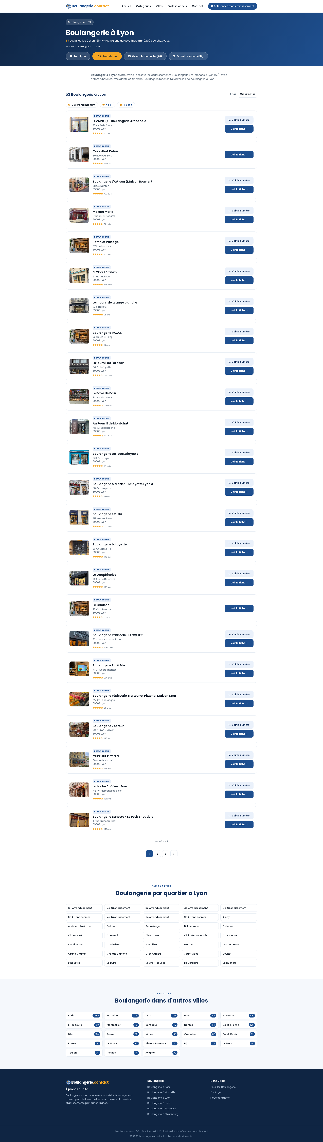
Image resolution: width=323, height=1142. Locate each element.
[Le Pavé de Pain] (79, 396)
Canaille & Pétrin (105, 151)
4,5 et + (127, 104)
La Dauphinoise (104, 575)
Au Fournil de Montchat (110, 423)
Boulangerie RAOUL (107, 333)
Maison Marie (103, 212)
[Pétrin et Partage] (79, 245)
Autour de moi (108, 56)
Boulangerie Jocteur (108, 726)
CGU (138, 1131)
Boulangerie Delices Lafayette (115, 454)
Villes (159, 6)
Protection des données (172, 1131)
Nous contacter (220, 1097)
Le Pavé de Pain (104, 393)
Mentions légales (124, 1131)
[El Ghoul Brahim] (79, 275)
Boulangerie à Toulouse (161, 1108)
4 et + (109, 104)
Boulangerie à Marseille (161, 1092)
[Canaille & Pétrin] (79, 154)
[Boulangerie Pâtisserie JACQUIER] (79, 638)
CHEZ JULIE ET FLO (106, 756)
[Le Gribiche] (79, 608)
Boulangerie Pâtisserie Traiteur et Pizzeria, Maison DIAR (134, 695)
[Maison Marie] (79, 215)
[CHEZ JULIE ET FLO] (79, 759)
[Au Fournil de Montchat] (79, 426)
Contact (197, 6)
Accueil (126, 6)
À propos (192, 1131)
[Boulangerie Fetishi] (79, 517)
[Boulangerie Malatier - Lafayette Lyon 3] (79, 487)
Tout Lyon (80, 56)
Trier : (234, 94)
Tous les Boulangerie (223, 1087)
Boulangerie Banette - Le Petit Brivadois (123, 816)
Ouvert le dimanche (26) (147, 56)
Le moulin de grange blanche (115, 302)
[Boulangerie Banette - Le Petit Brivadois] (79, 820)
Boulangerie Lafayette (110, 544)
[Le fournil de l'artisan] (79, 366)
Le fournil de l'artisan (108, 363)
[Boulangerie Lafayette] (79, 547)
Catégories (143, 6)
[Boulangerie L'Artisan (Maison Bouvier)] (79, 184)
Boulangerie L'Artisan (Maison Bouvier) (122, 181)
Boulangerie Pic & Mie (109, 665)
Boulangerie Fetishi (107, 514)
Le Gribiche (101, 605)
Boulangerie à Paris (159, 1087)
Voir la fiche (238, 129)
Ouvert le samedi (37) (190, 56)
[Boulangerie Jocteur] (79, 729)
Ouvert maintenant (83, 104)
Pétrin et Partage (106, 242)
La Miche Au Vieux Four (110, 786)
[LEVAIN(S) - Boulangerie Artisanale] (79, 124)
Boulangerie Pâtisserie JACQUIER (117, 635)
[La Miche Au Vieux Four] (79, 789)
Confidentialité (150, 1131)
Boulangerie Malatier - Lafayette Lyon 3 (123, 484)
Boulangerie (90, 6)
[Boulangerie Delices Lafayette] (79, 457)
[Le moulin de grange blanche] (79, 305)
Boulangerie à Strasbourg (162, 1114)
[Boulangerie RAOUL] (79, 336)
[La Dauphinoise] (79, 578)
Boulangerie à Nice (158, 1103)
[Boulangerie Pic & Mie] (79, 669)
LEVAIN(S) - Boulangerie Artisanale (119, 121)
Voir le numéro (241, 120)
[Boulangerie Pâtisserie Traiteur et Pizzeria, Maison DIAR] (79, 699)
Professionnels (177, 6)
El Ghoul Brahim (105, 272)
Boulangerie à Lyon (158, 1097)
